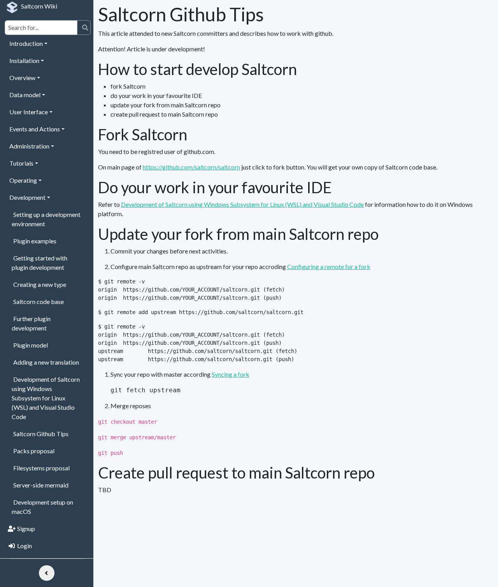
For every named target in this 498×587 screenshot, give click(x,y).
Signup (26, 528)
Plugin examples (34, 241)
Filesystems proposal (41, 468)
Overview (22, 77)
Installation (24, 60)
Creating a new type (39, 284)
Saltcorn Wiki (39, 6)
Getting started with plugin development (39, 262)
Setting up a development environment (46, 219)
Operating (23, 180)
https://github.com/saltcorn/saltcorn (191, 167)
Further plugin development (31, 323)
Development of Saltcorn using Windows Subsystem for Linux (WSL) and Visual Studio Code (46, 398)
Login (24, 545)
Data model (24, 94)
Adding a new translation (46, 362)
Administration (29, 146)
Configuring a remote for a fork (328, 266)
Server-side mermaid (40, 485)
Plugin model (30, 345)
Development (27, 197)
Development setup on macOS (42, 506)
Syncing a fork (230, 374)
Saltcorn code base (38, 301)
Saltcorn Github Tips (40, 433)
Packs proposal (33, 450)
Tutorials (21, 163)
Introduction (26, 43)
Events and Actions (34, 129)
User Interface (28, 111)
